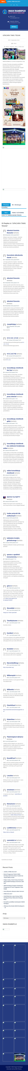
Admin (14, 43)
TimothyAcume (12, 621)
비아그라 (8, 359)
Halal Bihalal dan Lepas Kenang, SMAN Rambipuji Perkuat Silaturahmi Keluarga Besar (13, 898)
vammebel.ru (11, 840)
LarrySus (10, 776)
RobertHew (11, 719)
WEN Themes (18, 1069)
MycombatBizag (12, 663)
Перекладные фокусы (15, 737)
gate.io (9, 586)
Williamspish (11, 675)
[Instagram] (14, 5)
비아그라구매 (11, 354)
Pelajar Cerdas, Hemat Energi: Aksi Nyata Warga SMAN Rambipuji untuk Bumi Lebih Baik (14, 881)
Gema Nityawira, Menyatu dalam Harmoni (14, 891)
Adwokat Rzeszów (13, 278)
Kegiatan (12, 46)
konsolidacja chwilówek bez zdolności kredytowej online (13, 446)
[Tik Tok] (17, 5)
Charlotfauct (11, 705)
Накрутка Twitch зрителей (9, 612)
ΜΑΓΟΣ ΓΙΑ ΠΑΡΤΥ (13, 497)
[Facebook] (11, 5)
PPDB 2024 (21, 46)
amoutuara (10, 790)
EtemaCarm (11, 804)
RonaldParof (11, 758)
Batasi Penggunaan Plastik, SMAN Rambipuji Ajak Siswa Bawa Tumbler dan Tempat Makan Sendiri (13, 876)
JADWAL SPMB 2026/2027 (13, 1)
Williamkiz (10, 689)
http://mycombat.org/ (8, 667)
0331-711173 (12, 16)
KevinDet (10, 649)
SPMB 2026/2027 (8, 893)
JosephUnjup (11, 324)
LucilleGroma (11, 828)
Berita (7, 46)
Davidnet (10, 633)
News (16, 46)
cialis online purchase (16, 814)
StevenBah (10, 608)
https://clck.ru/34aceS (8, 832)
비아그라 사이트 (12, 338)
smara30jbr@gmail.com (14, 17)
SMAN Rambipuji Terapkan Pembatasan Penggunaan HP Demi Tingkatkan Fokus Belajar (13, 887)
